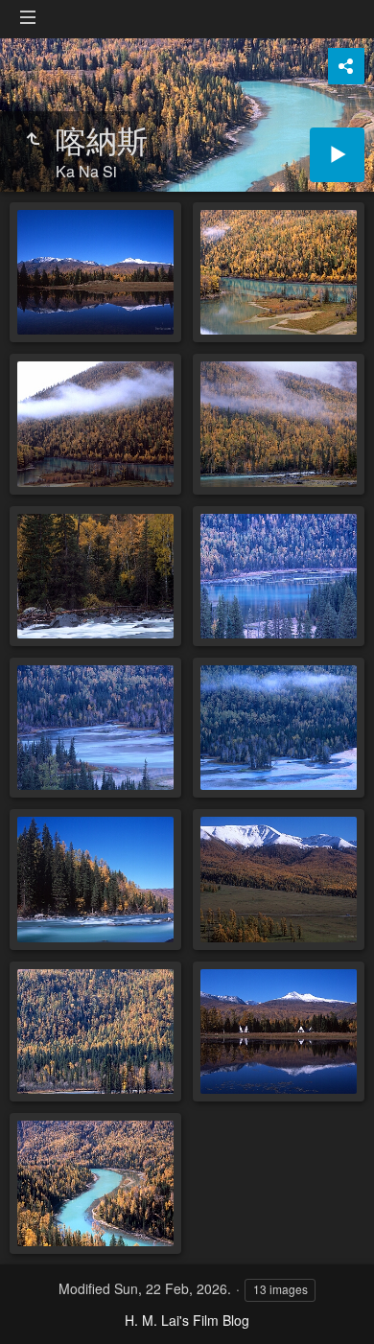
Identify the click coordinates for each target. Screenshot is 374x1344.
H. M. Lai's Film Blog (187, 1320)
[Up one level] (32, 139)
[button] (38, 1306)
